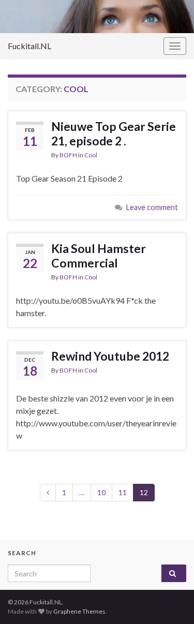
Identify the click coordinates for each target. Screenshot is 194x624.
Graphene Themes (79, 611)
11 (122, 492)
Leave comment (152, 207)
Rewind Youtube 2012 (110, 356)
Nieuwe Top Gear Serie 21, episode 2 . (113, 133)
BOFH (68, 155)
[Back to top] (171, 562)
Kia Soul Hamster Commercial (98, 255)
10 (101, 492)
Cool (90, 155)
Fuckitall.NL (29, 46)
